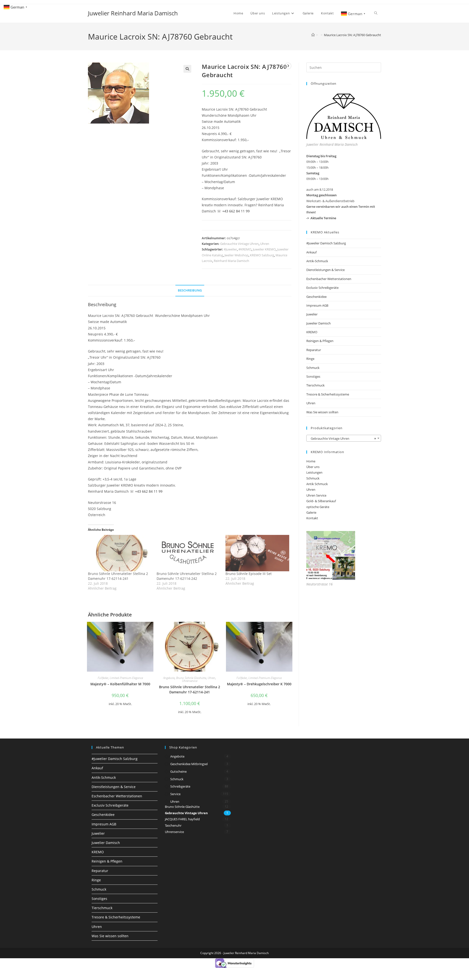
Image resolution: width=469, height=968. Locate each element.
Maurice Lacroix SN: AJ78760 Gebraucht (352, 35)
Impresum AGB (317, 305)
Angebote (169, 678)
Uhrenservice (189, 681)
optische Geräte (317, 507)
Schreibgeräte (180, 786)
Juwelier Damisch (318, 323)
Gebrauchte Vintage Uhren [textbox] (342, 438)
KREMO (311, 332)
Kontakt (312, 518)
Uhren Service (316, 495)
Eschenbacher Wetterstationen (328, 279)
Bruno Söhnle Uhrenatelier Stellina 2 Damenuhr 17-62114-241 (118, 576)
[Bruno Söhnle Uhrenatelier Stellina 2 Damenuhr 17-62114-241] (120, 553)
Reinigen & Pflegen (319, 341)
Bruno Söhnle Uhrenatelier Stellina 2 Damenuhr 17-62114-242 (187, 576)
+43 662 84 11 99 (236, 211)
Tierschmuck (315, 385)
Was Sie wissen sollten (322, 412)
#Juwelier (230, 249)
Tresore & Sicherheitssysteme (327, 394)
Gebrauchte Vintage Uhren (239, 243)
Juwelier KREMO (264, 249)
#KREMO (244, 249)
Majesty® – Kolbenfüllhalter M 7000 (120, 684)
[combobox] (343, 438)
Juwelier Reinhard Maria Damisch (133, 13)
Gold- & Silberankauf (321, 501)
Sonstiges (313, 376)
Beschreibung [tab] (190, 290)
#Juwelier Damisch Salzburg (326, 243)
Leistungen (314, 472)
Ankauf (311, 252)
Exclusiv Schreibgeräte (322, 287)
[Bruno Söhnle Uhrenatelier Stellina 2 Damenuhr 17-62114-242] (188, 553)
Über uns (313, 467)
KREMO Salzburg (262, 255)
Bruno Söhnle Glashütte (191, 678)
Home (310, 461)
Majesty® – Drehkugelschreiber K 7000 (259, 684)
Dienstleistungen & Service (325, 270)
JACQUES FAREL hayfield (182, 819)
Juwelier (312, 314)
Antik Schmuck (317, 484)
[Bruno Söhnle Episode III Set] (257, 553)
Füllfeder (103, 678)
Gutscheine (178, 771)
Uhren (264, 243)
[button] (187, 69)
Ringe (310, 358)
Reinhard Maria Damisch (231, 261)
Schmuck (313, 367)
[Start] (313, 35)
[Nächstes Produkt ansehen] (288, 65)
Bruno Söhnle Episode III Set (248, 573)
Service (175, 794)
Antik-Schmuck (317, 261)
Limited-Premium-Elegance (126, 678)
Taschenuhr (173, 825)
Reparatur (313, 350)
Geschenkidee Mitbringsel (189, 764)
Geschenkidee (316, 296)
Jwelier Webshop (236, 255)
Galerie (311, 512)
